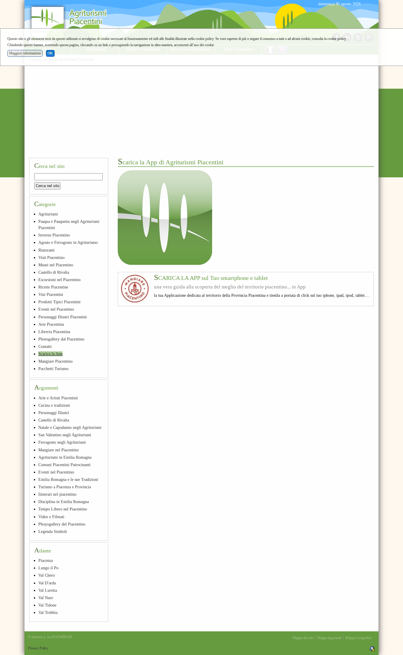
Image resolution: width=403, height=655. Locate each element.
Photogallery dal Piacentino (61, 339)
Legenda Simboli (52, 531)
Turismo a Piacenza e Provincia (64, 486)
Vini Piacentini (50, 294)
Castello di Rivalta (53, 272)
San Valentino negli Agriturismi (64, 434)
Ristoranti (46, 250)
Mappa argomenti (329, 638)
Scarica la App (50, 353)
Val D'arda (47, 583)
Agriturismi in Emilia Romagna (64, 457)
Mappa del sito (303, 638)
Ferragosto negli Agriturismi (62, 442)
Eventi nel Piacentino (56, 309)
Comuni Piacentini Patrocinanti (64, 464)
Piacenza (45, 560)
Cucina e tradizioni (54, 405)
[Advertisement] (201, 108)
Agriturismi (48, 214)
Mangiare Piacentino (55, 361)
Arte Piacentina (51, 324)
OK (50, 53)
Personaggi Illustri (53, 412)
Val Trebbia (48, 612)
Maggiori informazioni (25, 53)
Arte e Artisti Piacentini (58, 397)
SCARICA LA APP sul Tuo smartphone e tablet (211, 278)
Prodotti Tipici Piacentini (59, 301)
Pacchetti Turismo (53, 368)
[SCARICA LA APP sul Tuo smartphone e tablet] (135, 289)
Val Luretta (47, 590)
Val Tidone (47, 605)
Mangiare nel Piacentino (58, 450)
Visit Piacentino (51, 257)
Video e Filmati (51, 516)
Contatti (45, 346)
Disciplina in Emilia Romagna (63, 501)
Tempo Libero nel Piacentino (62, 509)
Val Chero (46, 575)
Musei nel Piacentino (55, 264)
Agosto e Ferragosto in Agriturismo (68, 242)
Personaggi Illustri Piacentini (62, 316)
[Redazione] (372, 648)
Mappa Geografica (358, 638)
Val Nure (45, 597)
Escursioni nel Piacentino (59, 279)
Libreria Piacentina (54, 331)
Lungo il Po (48, 567)
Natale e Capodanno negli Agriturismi (69, 427)
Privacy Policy (38, 648)
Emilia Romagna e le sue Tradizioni (68, 479)
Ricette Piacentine (53, 287)
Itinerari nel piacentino (57, 494)
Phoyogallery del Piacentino (61, 524)
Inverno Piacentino (54, 235)
